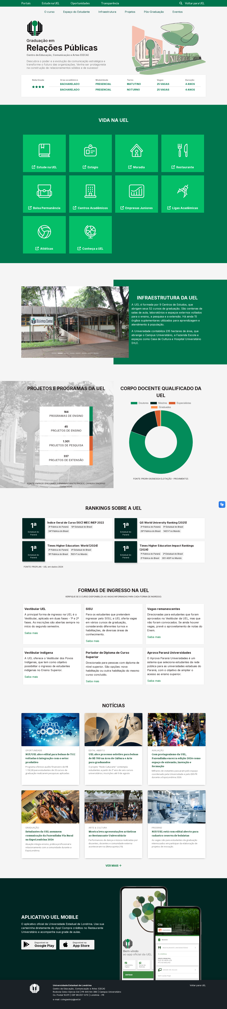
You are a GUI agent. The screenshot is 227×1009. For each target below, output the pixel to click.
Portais (26, 3)
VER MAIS (112, 865)
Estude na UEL (50, 3)
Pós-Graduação (154, 11)
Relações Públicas (62, 48)
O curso (49, 11)
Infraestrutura (107, 11)
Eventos (177, 11)
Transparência (110, 3)
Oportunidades (80, 3)
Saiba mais (31, 633)
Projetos (130, 11)
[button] (29, 322)
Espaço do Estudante (76, 11)
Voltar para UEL (194, 3)
